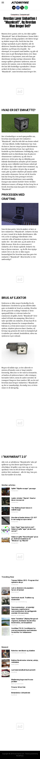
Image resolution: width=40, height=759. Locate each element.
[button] (3, 2)
